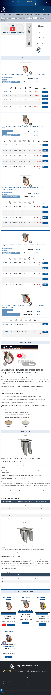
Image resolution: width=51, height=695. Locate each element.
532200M (5, 166)
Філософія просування (32, 683)
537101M (5, 268)
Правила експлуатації (7, 679)
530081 (5, 91)
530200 (5, 106)
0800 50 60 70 (29, 2)
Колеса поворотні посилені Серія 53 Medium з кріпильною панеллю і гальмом (22, 188)
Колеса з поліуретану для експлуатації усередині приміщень (10, 82)
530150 (5, 103)
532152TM (5, 324)
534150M (5, 217)
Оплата (19, 1)
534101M (5, 206)
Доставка (15, 1)
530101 (5, 95)
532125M (5, 155)
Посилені (4, 79)
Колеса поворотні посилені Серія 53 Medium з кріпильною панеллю (22, 127)
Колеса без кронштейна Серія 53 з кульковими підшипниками (23, 74)
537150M (5, 279)
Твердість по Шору (7, 681)
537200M (5, 284)
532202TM (5, 331)
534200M (5, 222)
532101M (5, 150)
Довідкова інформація (7, 683)
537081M (5, 262)
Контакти (3, 4)
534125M (5, 211)
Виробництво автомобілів (8, 77)
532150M (5, 161)
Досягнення (30, 681)
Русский (42, 4)
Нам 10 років (30, 679)
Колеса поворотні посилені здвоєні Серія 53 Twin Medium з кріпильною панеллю (23, 306)
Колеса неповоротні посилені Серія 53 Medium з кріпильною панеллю (23, 245)
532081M (5, 144)
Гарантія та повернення (6, 1)
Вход (47, 4)
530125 (5, 99)
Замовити (45, 91)
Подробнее (10, 624)
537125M (5, 273)
